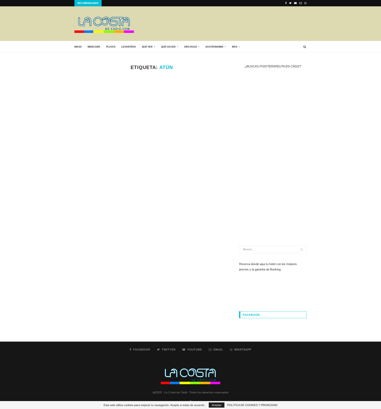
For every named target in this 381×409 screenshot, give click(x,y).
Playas (110, 46)
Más (234, 46)
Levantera (128, 46)
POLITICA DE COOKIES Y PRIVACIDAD (252, 405)
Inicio (78, 46)
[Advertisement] (234, 23)
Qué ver (147, 46)
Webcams (94, 46)
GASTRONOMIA (214, 46)
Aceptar (216, 405)
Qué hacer (168, 46)
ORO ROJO (190, 46)
